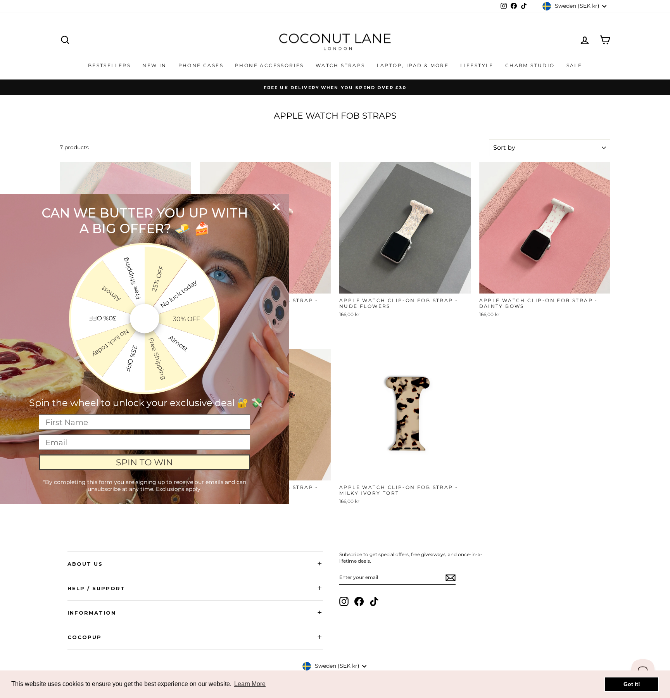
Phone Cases (200, 65)
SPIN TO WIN (144, 462)
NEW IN (154, 65)
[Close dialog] (276, 207)
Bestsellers (109, 65)
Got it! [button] (631, 684)
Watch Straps (340, 65)
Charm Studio (530, 65)
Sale (574, 65)
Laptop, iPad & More (413, 65)
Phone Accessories (269, 65)
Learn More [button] (250, 684)
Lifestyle (477, 65)
